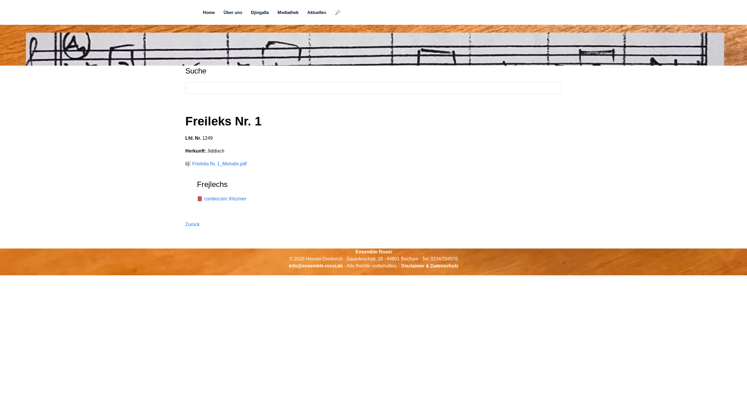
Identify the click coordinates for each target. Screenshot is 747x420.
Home (209, 12)
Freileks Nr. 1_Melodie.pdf (219, 163)
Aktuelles (316, 12)
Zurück (192, 224)
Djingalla (260, 12)
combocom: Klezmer (225, 198)
